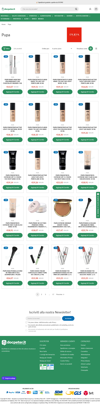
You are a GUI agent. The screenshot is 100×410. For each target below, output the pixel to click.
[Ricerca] (76, 9)
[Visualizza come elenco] (96, 48)
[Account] (90, 9)
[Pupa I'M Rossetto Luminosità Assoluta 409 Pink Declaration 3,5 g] (62, 256)
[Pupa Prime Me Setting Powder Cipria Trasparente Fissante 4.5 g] (38, 208)
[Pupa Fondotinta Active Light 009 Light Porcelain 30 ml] (38, 160)
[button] (98, 205)
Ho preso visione (42, 322)
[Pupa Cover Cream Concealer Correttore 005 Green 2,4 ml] (38, 256)
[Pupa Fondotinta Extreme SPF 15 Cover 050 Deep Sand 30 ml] (13, 160)
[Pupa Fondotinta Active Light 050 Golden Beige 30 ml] (62, 112)
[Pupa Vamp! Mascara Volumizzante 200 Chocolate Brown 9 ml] (13, 64)
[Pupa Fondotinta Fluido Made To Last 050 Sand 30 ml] (38, 112)
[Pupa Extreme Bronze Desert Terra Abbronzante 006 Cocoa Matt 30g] (62, 208)
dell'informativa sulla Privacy (47, 322)
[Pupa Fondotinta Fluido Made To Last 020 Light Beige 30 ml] (62, 64)
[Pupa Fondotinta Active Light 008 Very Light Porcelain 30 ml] (87, 64)
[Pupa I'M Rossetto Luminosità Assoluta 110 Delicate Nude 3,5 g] (87, 256)
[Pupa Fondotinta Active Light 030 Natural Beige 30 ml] (13, 112)
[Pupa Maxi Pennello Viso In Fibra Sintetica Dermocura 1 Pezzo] (13, 256)
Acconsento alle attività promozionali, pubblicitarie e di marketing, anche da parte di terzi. (51, 326)
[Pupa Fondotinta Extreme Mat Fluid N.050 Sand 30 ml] (13, 208)
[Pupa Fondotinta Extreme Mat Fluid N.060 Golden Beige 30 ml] (87, 160)
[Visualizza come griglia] (90, 48)
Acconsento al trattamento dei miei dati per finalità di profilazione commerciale (48, 330)
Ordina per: (45, 48)
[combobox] (49, 9)
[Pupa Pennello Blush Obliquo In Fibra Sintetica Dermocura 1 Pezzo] (87, 208)
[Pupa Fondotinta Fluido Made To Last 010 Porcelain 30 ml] (38, 64)
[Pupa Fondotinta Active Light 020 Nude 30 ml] (87, 112)
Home (3, 24)
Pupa (12, 77)
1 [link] (37, 294)
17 (53, 294)
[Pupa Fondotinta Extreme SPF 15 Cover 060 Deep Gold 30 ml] (62, 160)
